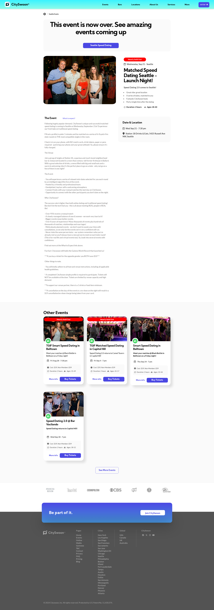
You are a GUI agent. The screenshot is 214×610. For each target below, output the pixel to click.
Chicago (101, 553)
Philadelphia (103, 559)
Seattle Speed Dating (100, 45)
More (187, 5)
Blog (78, 561)
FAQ (78, 556)
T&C (78, 548)
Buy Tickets (70, 379)
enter (204, 5)
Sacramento (103, 545)
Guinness (80, 545)
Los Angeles (103, 537)
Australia (124, 543)
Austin (101, 572)
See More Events (107, 470)
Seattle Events (54, 14)
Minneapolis (103, 583)
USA (121, 535)
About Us (154, 5)
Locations (135, 5)
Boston (101, 561)
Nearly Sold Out (135, 59)
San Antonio (103, 580)
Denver (101, 588)
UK (121, 540)
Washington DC (104, 551)
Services (171, 5)
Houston (101, 575)
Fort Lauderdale (105, 567)
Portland (102, 585)
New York (102, 535)
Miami (100, 564)
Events (105, 5)
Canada (123, 537)
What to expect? (69, 118)
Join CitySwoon (152, 513)
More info (53, 379)
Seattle (101, 556)
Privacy (79, 553)
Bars (120, 5)
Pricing (79, 559)
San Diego (102, 540)
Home (78, 535)
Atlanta (101, 593)
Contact (79, 551)
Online (79, 540)
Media (79, 543)
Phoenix (101, 591)
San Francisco (103, 543)
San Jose (101, 548)
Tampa (100, 569)
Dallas (100, 577)
